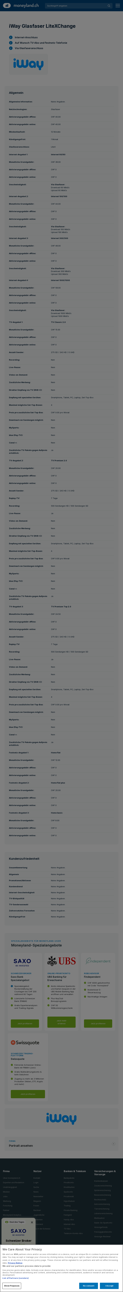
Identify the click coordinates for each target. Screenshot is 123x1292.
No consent (88, 1285)
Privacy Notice (15, 1263)
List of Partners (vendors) (15, 1278)
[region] (61, 1268)
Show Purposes (12, 1285)
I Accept (109, 1285)
